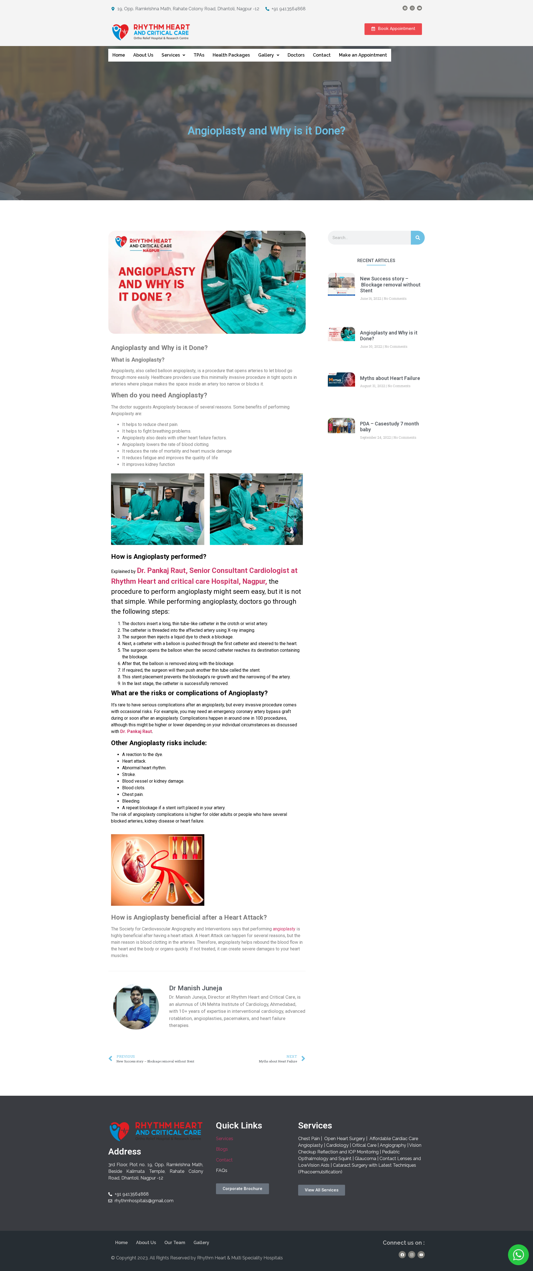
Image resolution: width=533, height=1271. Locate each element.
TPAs (198, 55)
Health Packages (231, 55)
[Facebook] (405, 8)
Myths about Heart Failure (390, 378)
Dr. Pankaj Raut (136, 731)
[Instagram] (412, 8)
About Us (143, 55)
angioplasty (284, 929)
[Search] (418, 238)
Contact (322, 55)
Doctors (296, 55)
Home (118, 55)
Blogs (222, 1149)
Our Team (174, 1242)
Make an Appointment (363, 55)
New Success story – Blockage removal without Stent (390, 284)
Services (171, 55)
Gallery (266, 55)
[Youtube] (419, 8)
